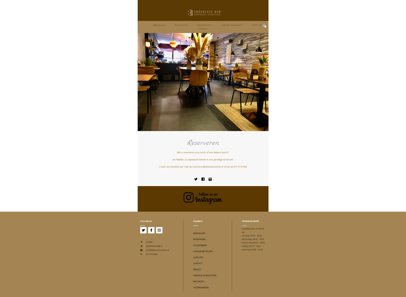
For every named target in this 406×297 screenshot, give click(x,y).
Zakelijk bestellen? (231, 24)
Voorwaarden (201, 287)
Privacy (197, 269)
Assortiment (204, 24)
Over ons (257, 24)
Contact (203, 28)
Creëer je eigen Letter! (204, 275)
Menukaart (159, 24)
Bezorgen (198, 281)
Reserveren (181, 24)
